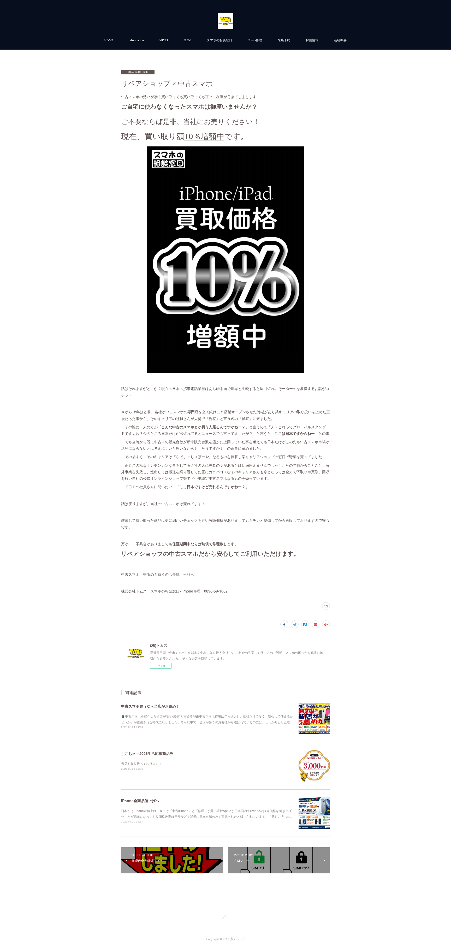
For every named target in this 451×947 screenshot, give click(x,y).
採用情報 (312, 40)
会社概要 (340, 40)
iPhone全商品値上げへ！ (142, 800)
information (136, 40)
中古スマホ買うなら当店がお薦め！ (150, 706)
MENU (163, 40)
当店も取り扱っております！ (141, 763)
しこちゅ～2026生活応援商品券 (147, 753)
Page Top (225, 918)
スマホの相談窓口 (219, 40)
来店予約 (284, 40)
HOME (108, 40)
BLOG (187, 40)
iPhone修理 (255, 40)
